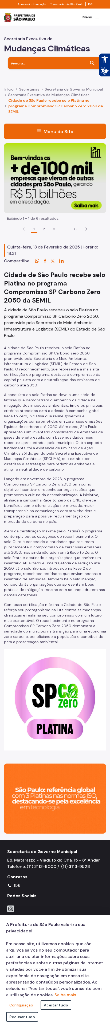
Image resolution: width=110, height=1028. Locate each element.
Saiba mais (65, 995)
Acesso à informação (32, 4)
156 (90, 4)
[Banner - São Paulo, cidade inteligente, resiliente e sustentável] (55, 798)
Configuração (21, 1005)
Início (9, 89)
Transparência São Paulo (66, 4)
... (65, 229)
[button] (86, 229)
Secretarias (29, 89)
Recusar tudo (22, 1016)
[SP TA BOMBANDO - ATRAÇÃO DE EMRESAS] (55, 178)
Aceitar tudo (56, 1005)
